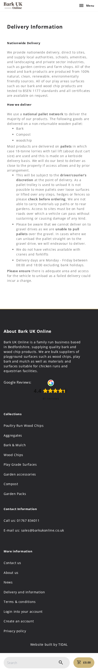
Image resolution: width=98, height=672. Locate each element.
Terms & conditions (20, 602)
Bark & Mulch (15, 445)
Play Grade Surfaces (20, 464)
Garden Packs (15, 494)
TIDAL (63, 644)
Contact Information (20, 509)
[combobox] (37, 662)
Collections (13, 414)
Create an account (19, 621)
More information (18, 551)
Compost (11, 484)
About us (11, 573)
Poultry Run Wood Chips (24, 426)
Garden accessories (20, 474)
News (8, 582)
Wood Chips (13, 455)
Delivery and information (24, 592)
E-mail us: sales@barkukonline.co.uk (34, 530)
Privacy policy (15, 631)
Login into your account (23, 612)
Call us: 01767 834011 (22, 521)
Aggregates (13, 435)
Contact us (12, 563)
